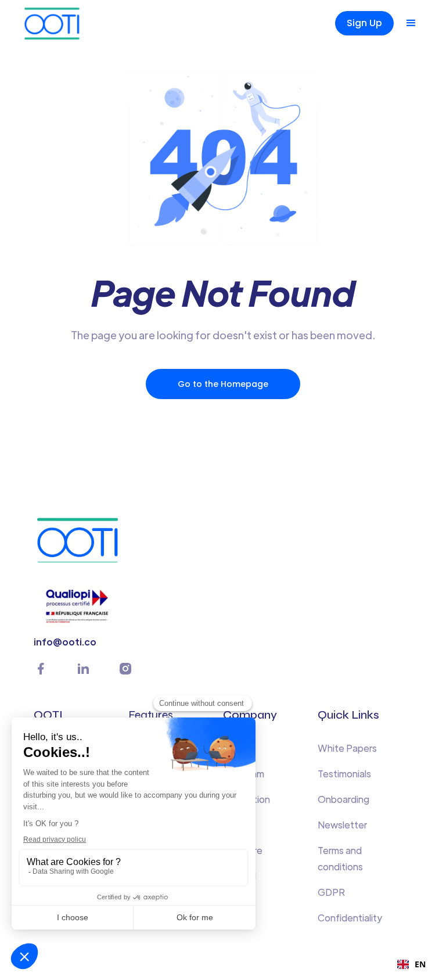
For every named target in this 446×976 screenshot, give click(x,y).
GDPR (331, 892)
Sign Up (364, 23)
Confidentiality (350, 918)
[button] (411, 23)
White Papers (347, 748)
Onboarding (343, 799)
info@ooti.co (65, 642)
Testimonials (344, 773)
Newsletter (342, 825)
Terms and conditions (340, 858)
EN (420, 964)
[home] (71, 23)
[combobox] (411, 964)
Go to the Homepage (223, 384)
